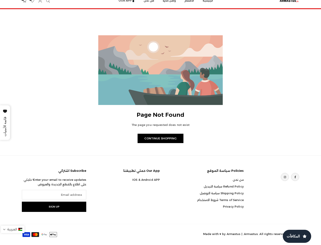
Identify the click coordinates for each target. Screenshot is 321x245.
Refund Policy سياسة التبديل (224, 186)
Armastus (234, 234)
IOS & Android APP (146, 179)
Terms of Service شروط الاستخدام (220, 200)
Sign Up (54, 206)
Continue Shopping (160, 138)
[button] (12, 229)
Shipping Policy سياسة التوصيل (222, 193)
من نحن (238, 179)
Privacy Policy (233, 206)
